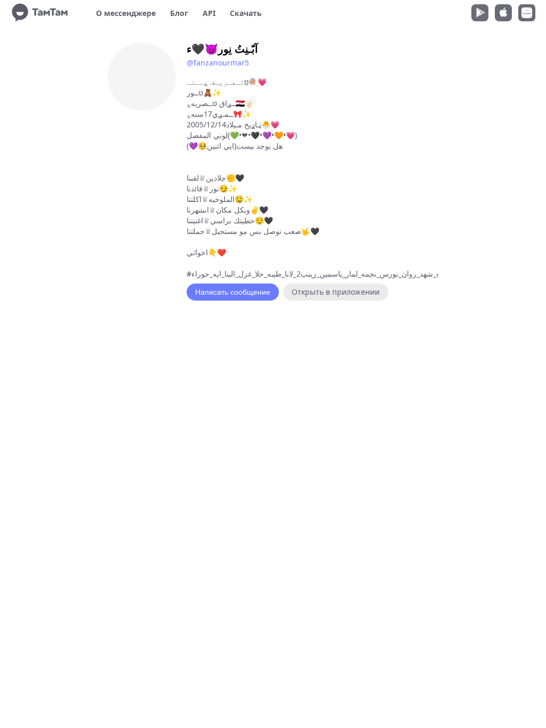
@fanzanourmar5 (218, 63)
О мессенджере (126, 13)
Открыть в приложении (336, 292)
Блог (179, 13)
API (209, 13)
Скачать (246, 13)
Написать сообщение (232, 292)
